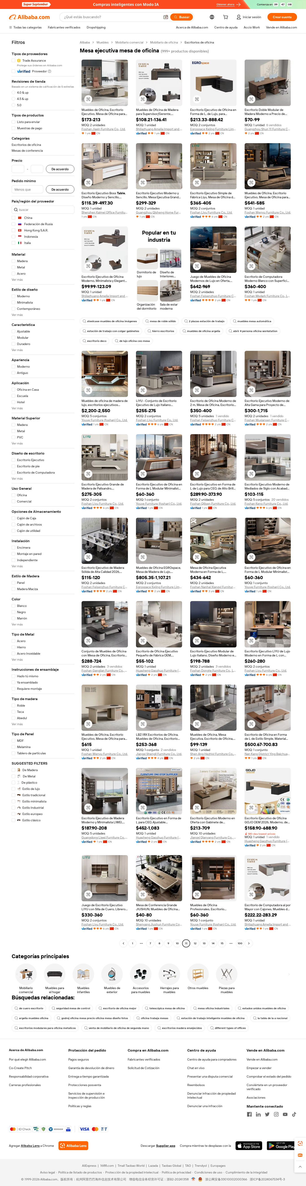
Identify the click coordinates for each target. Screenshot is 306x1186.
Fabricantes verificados (144, 1059)
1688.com (107, 1165)
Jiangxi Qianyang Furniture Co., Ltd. (213, 837)
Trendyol (201, 1165)
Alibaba (85, 42)
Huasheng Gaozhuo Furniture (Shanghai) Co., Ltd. (159, 670)
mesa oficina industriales (213, 1008)
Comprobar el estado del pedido (269, 1076)
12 (195, 943)
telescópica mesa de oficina (167, 1008)
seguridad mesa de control (73, 1008)
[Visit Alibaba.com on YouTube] (285, 1114)
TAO (188, 1165)
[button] (165, 17)
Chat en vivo (196, 1068)
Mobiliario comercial (129, 42)
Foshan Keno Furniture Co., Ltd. (266, 503)
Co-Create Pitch (20, 1068)
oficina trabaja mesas (154, 1018)
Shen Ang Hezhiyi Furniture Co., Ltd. (213, 754)
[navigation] (43, 493)
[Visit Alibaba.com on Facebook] (249, 1114)
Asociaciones (256, 1097)
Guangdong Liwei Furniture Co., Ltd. (105, 837)
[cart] (226, 17)
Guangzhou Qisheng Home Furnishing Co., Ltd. (159, 212)
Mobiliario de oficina (164, 42)
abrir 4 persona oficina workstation (255, 331)
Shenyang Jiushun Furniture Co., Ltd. (159, 924)
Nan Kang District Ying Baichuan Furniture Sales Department (268, 754)
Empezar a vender (259, 1068)
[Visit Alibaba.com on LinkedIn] (258, 1114)
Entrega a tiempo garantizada (88, 1076)
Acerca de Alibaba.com (26, 1050)
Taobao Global (171, 1165)
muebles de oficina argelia (203, 331)
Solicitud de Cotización (143, 1068)
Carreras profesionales (25, 1085)
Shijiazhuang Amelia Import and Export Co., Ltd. (159, 129)
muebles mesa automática (254, 321)
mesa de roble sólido (163, 321)
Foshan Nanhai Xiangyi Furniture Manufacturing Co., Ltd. (213, 587)
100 (240, 943)
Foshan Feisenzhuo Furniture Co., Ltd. (213, 296)
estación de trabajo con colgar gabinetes (113, 331)
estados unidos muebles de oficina (264, 1008)
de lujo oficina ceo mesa (134, 341)
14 (213, 943)
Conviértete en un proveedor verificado (267, 1087)
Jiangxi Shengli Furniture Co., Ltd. (159, 754)
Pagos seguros (78, 1059)
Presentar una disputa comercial (210, 1076)
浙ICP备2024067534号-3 (267, 1179)
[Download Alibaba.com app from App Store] (248, 1145)
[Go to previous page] (123, 943)
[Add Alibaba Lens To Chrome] (73, 1145)
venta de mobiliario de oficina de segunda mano (119, 1028)
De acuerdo (60, 169)
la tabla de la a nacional (272, 1018)
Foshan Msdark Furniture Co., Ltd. (268, 296)
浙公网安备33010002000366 (226, 1179)
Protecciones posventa (84, 1085)
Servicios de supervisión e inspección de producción (86, 1095)
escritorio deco (96, 341)
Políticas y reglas (79, 1106)
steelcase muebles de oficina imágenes (112, 321)
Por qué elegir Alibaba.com (27, 1059)
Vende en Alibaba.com (262, 1059)
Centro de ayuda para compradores (212, 1059)
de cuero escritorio (31, 1008)
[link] (300, 1143)
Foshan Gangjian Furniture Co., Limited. (105, 670)
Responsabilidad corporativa (28, 1076)
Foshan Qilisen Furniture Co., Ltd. (213, 503)
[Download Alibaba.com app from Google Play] (282, 1145)
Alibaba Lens (30, 1145)
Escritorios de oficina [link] (199, 42)
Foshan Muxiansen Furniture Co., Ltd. (268, 420)
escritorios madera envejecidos (182, 1028)
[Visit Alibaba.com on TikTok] (294, 1114)
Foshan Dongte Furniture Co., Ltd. (213, 670)
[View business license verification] (193, 1179)
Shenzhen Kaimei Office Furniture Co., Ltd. (105, 212)
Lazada (153, 1165)
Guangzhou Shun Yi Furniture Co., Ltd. (268, 129)
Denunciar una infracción (204, 1106)
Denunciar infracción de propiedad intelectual (211, 1095)
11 (186, 943)
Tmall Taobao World (131, 1165)
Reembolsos (196, 1085)
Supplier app (165, 1145)
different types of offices (230, 1028)
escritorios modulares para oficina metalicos (47, 1028)
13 (204, 943)
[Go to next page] (249, 943)
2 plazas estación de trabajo (206, 321)
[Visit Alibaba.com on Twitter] (267, 1114)
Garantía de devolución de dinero (91, 1068)
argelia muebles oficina (33, 1018)
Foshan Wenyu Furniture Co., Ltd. (268, 212)
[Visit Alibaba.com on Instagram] (276, 1114)
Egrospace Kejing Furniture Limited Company (213, 129)
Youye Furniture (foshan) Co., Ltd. (104, 420)
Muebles (103, 42)
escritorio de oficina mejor (119, 1008)
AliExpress (89, 1165)
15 (222, 943)
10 (177, 943)
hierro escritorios (163, 331)
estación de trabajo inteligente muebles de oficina (213, 1018)
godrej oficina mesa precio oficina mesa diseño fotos (94, 1018)
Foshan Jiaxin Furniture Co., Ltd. (103, 129)
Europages (218, 1165)
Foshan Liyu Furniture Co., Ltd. (211, 212)
